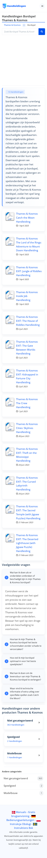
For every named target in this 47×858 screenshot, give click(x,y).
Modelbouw (23, 793)
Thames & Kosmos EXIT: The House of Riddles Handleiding (28, 320)
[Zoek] (42, 31)
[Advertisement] (23, 60)
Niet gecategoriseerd (23, 778)
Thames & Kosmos (12, 25)
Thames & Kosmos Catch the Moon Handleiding (27, 217)
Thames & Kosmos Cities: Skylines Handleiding (27, 428)
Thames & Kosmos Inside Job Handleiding (27, 296)
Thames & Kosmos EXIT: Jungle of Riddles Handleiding (29, 271)
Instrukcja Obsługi (20, 824)
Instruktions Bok (23, 828)
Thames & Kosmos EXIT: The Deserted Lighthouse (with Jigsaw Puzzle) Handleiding (27, 543)
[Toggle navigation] (42, 6)
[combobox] (20, 31)
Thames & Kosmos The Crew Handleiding (27, 403)
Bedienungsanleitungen (20, 820)
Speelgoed (23, 785)
